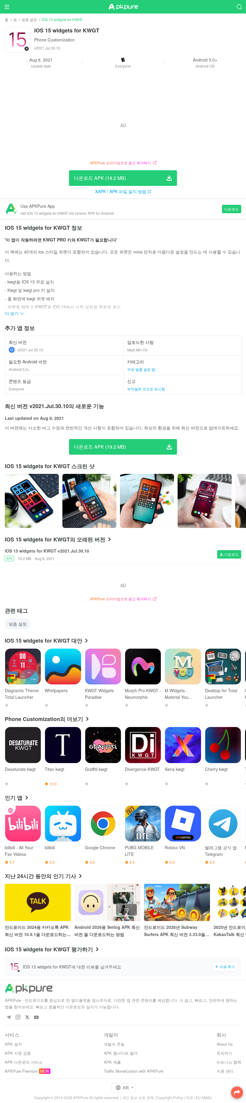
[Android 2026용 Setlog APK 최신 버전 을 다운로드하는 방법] (107, 902)
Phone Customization (54, 40)
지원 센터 (225, 1071)
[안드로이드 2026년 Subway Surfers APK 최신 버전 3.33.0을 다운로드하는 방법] (177, 902)
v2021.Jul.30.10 (30, 349)
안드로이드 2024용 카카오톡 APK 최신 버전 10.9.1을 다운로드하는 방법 (37, 931)
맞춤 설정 (29, 19)
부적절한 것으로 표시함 (146, 388)
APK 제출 (112, 1062)
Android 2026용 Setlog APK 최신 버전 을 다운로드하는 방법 (107, 930)
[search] (239, 7)
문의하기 (224, 1053)
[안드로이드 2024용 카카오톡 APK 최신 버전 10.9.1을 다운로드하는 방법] (38, 902)
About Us (225, 1044)
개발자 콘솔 (114, 1044)
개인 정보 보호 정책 (138, 1097)
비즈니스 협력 (229, 1062)
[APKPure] (123, 7)
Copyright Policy (169, 1097)
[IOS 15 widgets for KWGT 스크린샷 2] (147, 501)
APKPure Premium (21, 1071)
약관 (189, 1097)
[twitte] (27, 1017)
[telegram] (8, 1017)
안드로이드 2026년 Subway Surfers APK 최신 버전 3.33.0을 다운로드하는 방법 (174, 931)
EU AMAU (204, 1097)
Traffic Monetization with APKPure (133, 1071)
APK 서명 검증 (18, 1053)
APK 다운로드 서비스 (24, 1062)
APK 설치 (13, 1044)
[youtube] (36, 1017)
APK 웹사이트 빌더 (121, 1053)
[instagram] (18, 1017)
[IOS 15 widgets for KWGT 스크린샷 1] (89, 501)
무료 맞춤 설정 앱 (141, 369)
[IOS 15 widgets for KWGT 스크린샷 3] (205, 501)
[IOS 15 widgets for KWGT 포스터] (32, 501)
